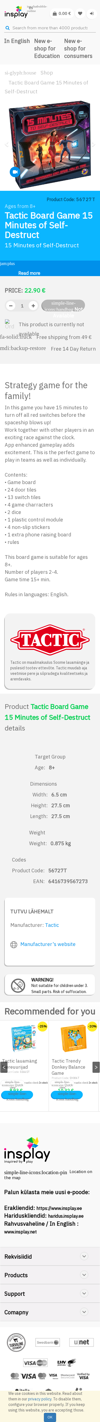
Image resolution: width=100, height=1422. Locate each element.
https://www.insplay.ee (59, 1208)
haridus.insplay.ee (66, 1216)
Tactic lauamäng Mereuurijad (19, 1064)
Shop (47, 72)
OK (50, 1417)
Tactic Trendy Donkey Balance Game (68, 1067)
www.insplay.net (20, 1232)
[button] (8, 163)
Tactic (52, 925)
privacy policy (39, 1399)
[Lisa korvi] (17, 1095)
